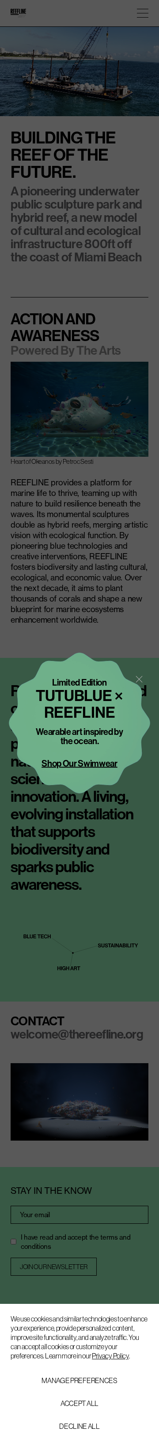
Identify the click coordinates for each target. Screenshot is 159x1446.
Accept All (79, 1403)
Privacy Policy (110, 1356)
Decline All (79, 1426)
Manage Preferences (79, 1380)
